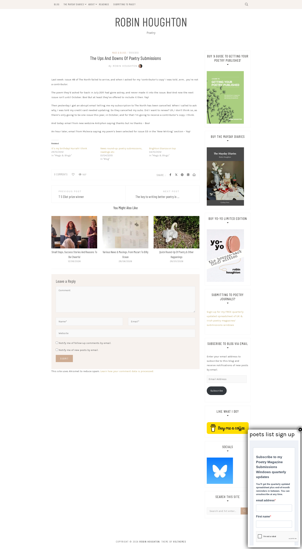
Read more (74, 232)
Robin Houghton (151, 21)
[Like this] (73, 174)
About (91, 4)
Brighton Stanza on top (162, 148)
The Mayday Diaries (74, 4)
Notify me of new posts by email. (78, 350)
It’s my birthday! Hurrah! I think (69, 148)
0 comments (61, 174)
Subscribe (216, 390)
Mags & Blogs (119, 52)
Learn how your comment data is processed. (127, 371)
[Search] (245, 510)
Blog (56, 4)
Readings (104, 4)
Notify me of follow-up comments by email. (85, 343)
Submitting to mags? (124, 4)
